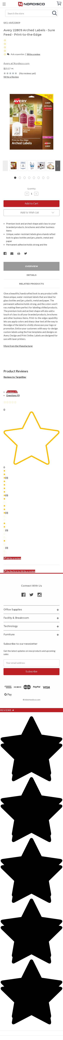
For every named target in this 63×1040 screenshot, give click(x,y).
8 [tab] (48, 178)
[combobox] (31, 13)
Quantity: (31, 188)
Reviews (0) (12, 391)
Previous (5, 166)
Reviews (7, 710)
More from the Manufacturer (18, 345)
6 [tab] (39, 178)
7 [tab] (43, 178)
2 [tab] (20, 178)
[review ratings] (5, 47)
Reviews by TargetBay (15, 377)
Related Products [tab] (31, 283)
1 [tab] (15, 178)
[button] (5, 54)
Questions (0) (13, 395)
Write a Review (11, 76)
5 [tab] (34, 178)
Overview (31, 266)
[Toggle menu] (4, 4)
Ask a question (17, 54)
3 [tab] (24, 178)
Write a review (33, 54)
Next (57, 166)
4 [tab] (29, 178)
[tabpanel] (13, 165)
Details (31, 275)
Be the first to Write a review (20, 571)
